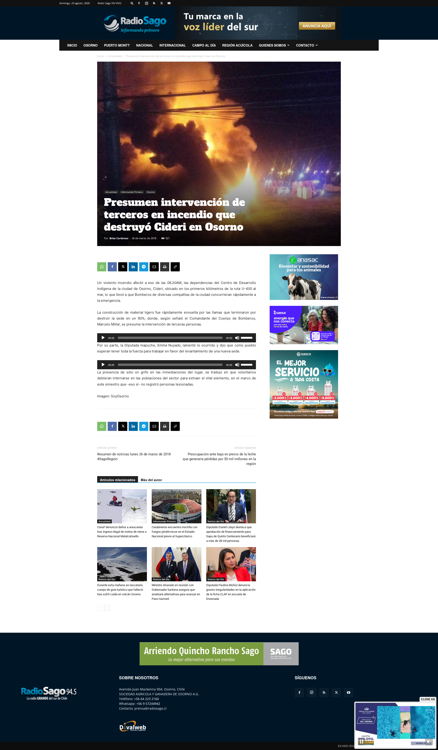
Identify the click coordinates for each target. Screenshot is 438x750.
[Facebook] (139, 3)
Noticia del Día (216, 521)
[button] (132, 3)
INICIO (72, 45)
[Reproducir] (103, 338)
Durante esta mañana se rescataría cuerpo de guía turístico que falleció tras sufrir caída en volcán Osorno (120, 589)
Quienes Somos (272, 45)
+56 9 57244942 (148, 703)
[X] (161, 3)
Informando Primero (132, 192)
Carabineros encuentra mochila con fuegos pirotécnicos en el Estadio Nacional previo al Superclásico (174, 531)
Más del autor (151, 479)
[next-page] (107, 608)
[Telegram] (143, 266)
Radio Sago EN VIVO (109, 3)
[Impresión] (164, 266)
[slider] (247, 337)
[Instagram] (146, 3)
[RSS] (154, 3)
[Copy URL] (175, 266)
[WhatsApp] (101, 266)
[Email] (154, 266)
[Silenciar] (237, 338)
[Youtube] (169, 3)
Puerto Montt (117, 45)
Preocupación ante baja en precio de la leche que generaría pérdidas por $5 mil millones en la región (219, 459)
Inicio (100, 56)
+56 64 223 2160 (146, 699)
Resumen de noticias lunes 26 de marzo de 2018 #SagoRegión (134, 456)
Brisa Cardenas (119, 238)
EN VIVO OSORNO (349, 746)
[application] (176, 337)
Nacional (144, 45)
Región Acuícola (237, 45)
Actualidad (115, 56)
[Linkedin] (133, 266)
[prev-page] (100, 608)
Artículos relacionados (117, 479)
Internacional (172, 45)
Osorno (90, 45)
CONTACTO (305, 45)
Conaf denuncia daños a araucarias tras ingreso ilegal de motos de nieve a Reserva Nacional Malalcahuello (121, 531)
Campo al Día (204, 45)
